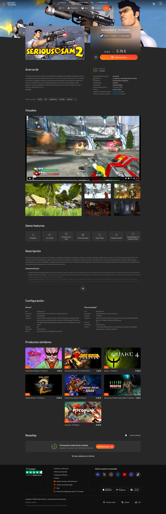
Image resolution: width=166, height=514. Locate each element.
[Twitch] (131, 474)
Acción (115, 89)
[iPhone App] (107, 489)
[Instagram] (111, 474)
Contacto (56, 478)
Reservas (72, 2)
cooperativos (53, 99)
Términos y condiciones (61, 468)
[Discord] (97, 474)
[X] (104, 474)
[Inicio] (9, 4)
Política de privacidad (60, 472)
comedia (62, 99)
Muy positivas (117, 91)
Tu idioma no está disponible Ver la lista (125, 78)
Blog (92, 2)
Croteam (115, 83)
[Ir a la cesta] (154, 3)
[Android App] (121, 489)
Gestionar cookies (31, 502)
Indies (119, 89)
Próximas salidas (82, 2)
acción (40, 99)
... (75, 99)
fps (46, 99)
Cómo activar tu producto (120, 80)
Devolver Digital (117, 85)
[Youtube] (124, 474)
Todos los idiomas (135, 435)
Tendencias (62, 2)
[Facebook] (117, 474)
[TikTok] (138, 474)
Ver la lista (116, 76)
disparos (69, 99)
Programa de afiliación (61, 475)
